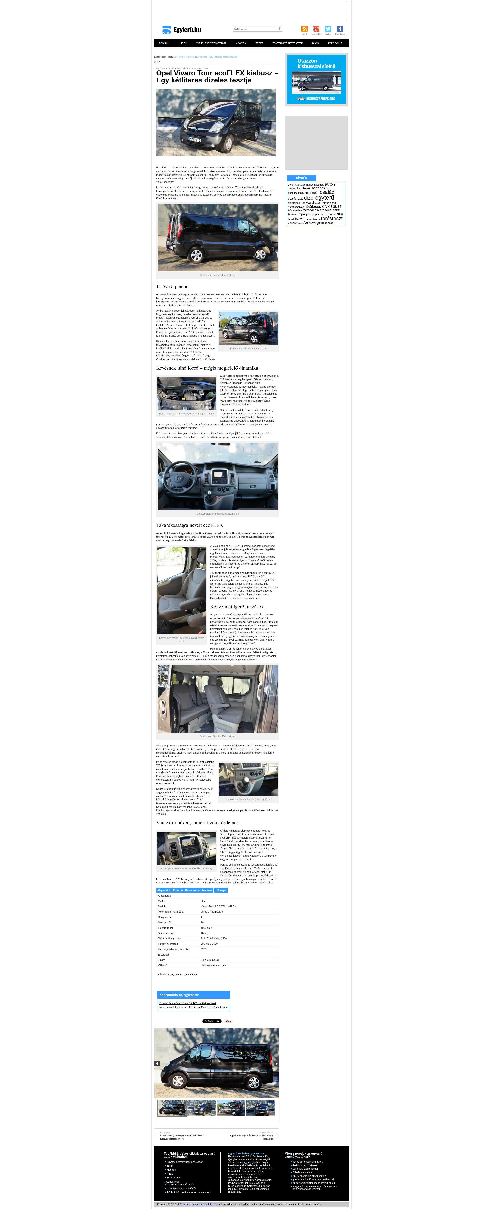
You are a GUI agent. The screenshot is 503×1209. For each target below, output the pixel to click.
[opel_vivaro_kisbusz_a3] (231, 1108)
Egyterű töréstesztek (287, 43)
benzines (318, 188)
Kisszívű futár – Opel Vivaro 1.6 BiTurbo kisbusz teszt (187, 1003)
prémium (321, 214)
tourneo (308, 219)
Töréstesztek (173, 1177)
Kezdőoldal (159, 57)
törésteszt (332, 218)
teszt (291, 219)
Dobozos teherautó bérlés (181, 1184)
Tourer (299, 219)
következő (276, 1063)
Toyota (316, 219)
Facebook (340, 34)
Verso (301, 223)
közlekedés (295, 210)
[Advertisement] (251, 10)
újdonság (328, 222)
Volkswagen (313, 223)
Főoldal (164, 43)
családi (328, 192)
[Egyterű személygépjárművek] (180, 31)
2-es (290, 184)
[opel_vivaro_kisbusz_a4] (260, 1108)
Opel (199, 68)
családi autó (295, 198)
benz (300, 188)
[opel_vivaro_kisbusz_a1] (216, 1027)
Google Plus (316, 34)
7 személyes (300, 184)
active (310, 184)
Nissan (293, 214)
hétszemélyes (296, 206)
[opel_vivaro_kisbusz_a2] (201, 1108)
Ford (309, 202)
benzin (307, 188)
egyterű (324, 197)
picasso (310, 214)
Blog (315, 43)
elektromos (294, 203)
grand (326, 202)
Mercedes (309, 210)
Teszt (259, 43)
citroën (314, 192)
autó (329, 184)
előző (157, 1063)
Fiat (302, 202)
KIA (324, 206)
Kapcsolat (335, 43)
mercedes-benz (328, 210)
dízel (185, 68)
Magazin (241, 43)
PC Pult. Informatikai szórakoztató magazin (189, 1192)
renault (332, 214)
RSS (304, 34)
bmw (328, 188)
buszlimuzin (295, 192)
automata (319, 184)
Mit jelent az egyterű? (211, 43)
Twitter (328, 34)
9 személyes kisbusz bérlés (181, 1188)
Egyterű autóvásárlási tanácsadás (185, 1162)
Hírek (183, 43)
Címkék (301, 177)
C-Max (305, 193)
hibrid (333, 203)
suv (340, 214)
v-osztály (292, 223)
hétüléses (313, 206)
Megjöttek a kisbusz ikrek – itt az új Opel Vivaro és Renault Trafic (193, 1007)
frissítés (318, 203)
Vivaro (206, 68)
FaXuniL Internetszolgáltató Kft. (199, 1204)
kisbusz (192, 68)
